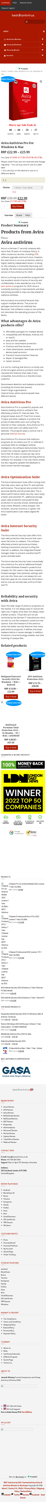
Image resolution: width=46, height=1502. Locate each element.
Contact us (7, 1363)
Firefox (3, 1287)
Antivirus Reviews (14, 39)
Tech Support (14, 1409)
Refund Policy (8, 1327)
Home (3, 71)
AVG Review (8, 1110)
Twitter (17, 1495)
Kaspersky (7, 1124)
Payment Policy (9, 1333)
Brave (5, 1196)
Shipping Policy (9, 1325)
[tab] (8, 215)
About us (7, 1348)
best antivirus (7, 286)
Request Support (8, 8)
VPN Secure (8, 1222)
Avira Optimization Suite (20, 477)
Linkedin (7, 1495)
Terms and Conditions (12, 1322)
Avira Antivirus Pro (16, 402)
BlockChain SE (8, 1193)
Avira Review (8, 1113)
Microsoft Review (10, 1130)
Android (6, 1190)
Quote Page (8, 1251)
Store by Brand (13, 50)
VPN (36, 254)
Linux (5, 1210)
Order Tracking (9, 1254)
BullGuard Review (10, 1118)
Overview (8, 215)
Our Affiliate (27, 1412)
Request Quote (26, 2)
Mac (5, 1213)
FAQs (15, 2)
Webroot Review (9, 1142)
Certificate (5, 2)
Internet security (17, 433)
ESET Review (8, 1121)
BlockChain (5, 1272)
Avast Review (8, 1107)
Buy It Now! (17, 206)
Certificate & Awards (11, 1354)
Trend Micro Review (11, 1139)
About (4, 1488)
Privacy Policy (8, 1330)
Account (9, 55)
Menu (5, 31)
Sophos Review (9, 1136)
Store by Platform (14, 44)
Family (10, 71)
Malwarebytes (9, 1127)
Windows (7, 1225)
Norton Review (9, 1133)
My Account (8, 1248)
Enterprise (7, 1202)
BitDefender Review (11, 1116)
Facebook (36, 1495)
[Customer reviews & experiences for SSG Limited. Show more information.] (23, 871)
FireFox (6, 1208)
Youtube (25, 1495)
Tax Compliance (9, 1319)
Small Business (9, 1216)
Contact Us (12, 1488)
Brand (19, 215)
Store (5, 1240)
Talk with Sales (15, 1406)
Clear (14, 192)
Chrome (6, 1199)
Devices (6, 187)
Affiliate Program (10, 1357)
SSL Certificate (9, 1219)
